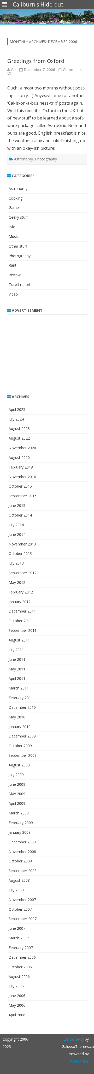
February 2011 (21, 697)
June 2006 (17, 995)
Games (15, 207)
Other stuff (18, 246)
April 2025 (17, 409)
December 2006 (22, 957)
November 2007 (22, 899)
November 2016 (22, 476)
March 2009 (19, 813)
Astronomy (23, 159)
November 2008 (22, 851)
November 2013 (22, 544)
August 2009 (19, 765)
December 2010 (22, 707)
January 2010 (20, 726)
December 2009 (22, 736)
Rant (12, 265)
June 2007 (17, 928)
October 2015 (20, 486)
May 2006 (17, 1005)
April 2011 (17, 678)
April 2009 (17, 803)
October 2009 (20, 745)
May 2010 (17, 717)
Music (14, 236)
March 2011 (19, 688)
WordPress (79, 1061)
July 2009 (16, 774)
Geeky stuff (18, 217)
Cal (13, 69)
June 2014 (17, 534)
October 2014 (20, 515)
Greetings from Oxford (35, 60)
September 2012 (23, 572)
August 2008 (19, 880)
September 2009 (23, 755)
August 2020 (19, 457)
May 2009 (17, 793)
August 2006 (19, 976)
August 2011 (19, 640)
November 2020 (22, 447)
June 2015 (17, 505)
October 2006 (20, 966)
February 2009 (21, 822)
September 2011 (23, 630)
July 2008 (16, 889)
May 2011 (17, 669)
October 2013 (20, 553)
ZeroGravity (74, 1039)
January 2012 (20, 601)
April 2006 (17, 1014)
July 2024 (16, 419)
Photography (46, 159)
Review (15, 274)
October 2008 (20, 861)
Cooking (15, 198)
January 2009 (20, 832)
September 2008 (23, 870)
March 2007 (19, 937)
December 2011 (22, 611)
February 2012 (21, 592)
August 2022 (19, 438)
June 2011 (17, 659)
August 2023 (19, 428)
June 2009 (17, 784)
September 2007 (23, 918)
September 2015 (23, 495)
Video (13, 294)
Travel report (20, 284)
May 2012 (17, 582)
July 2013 (16, 563)
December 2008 (22, 841)
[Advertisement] (40, 350)
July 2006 (16, 985)
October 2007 (20, 909)
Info (12, 226)
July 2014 (16, 524)
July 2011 (16, 649)
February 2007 (21, 947)
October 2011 (20, 620)
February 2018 (21, 467)
